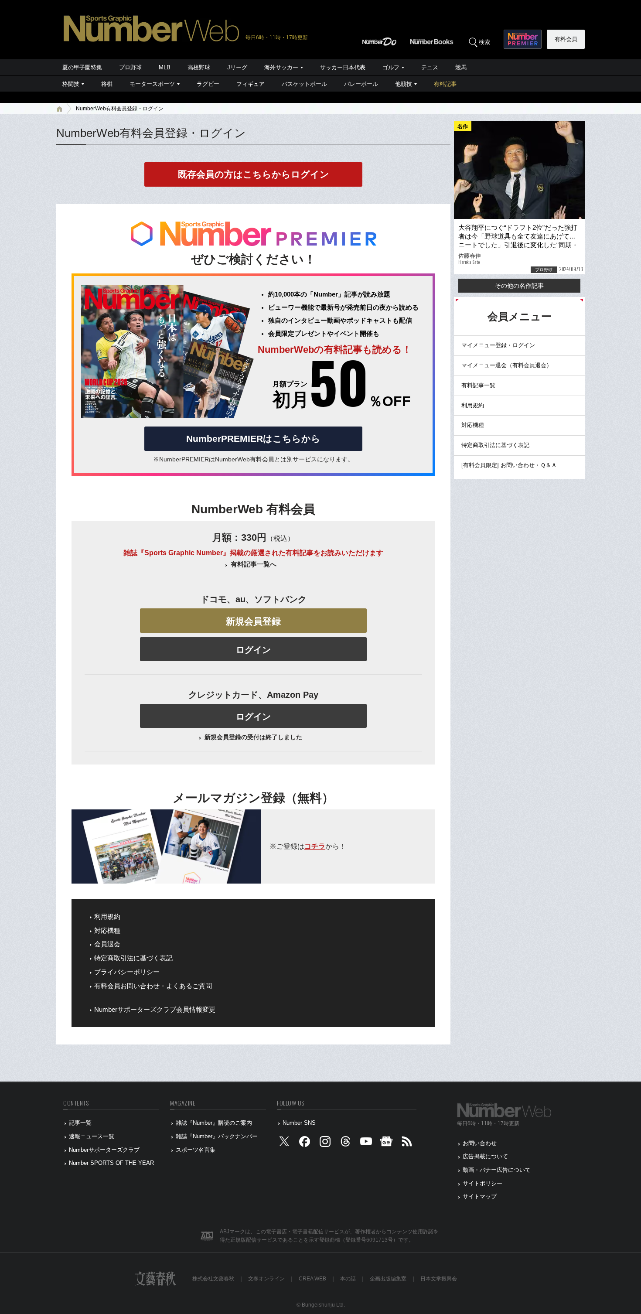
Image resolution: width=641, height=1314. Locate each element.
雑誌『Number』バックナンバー (217, 1136)
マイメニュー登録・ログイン (498, 345)
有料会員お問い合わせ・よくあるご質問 (153, 986)
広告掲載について (485, 1156)
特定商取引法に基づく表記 (133, 958)
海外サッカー (281, 67)
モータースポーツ (152, 84)
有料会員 (566, 39)
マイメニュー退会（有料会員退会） (506, 365)
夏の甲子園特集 (82, 67)
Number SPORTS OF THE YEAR (111, 1163)
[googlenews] (386, 1143)
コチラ (314, 846)
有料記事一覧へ (253, 564)
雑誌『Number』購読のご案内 (214, 1122)
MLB (164, 67)
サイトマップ (480, 1196)
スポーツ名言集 (195, 1150)
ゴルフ (390, 67)
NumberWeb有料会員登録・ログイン (120, 109)
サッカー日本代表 (342, 67)
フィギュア (250, 84)
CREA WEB (312, 1279)
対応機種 (107, 930)
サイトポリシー (482, 1183)
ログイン (253, 650)
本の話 (348, 1279)
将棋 (107, 84)
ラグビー (208, 84)
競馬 (461, 67)
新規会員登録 (253, 621)
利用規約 (107, 916)
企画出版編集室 (388, 1279)
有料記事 (445, 84)
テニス (429, 67)
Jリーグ (237, 67)
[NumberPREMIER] (523, 39)
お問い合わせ (480, 1143)
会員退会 (107, 944)
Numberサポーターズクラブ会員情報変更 (154, 1009)
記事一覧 (80, 1122)
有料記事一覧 (478, 385)
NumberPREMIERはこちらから (253, 438)
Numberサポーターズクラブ (104, 1150)
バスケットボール (304, 84)
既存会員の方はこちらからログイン (253, 174)
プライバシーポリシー (127, 972)
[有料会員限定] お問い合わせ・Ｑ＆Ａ (509, 465)
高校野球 (199, 67)
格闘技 (70, 84)
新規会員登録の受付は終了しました (253, 737)
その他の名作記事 (519, 285)
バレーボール (361, 84)
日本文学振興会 (438, 1279)
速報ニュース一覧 (91, 1136)
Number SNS (299, 1122)
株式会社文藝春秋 (213, 1279)
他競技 (403, 84)
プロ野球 (130, 67)
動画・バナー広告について (497, 1170)
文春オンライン (266, 1279)
